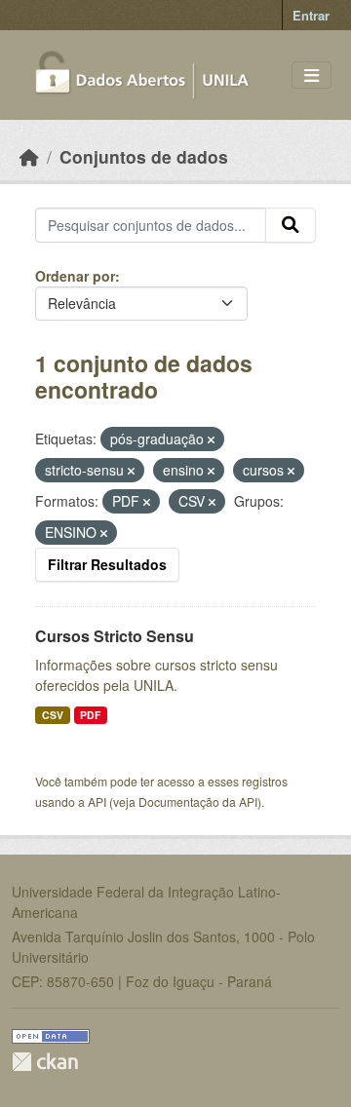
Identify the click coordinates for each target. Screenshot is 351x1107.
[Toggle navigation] (312, 75)
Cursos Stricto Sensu (114, 636)
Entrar (311, 15)
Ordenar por (75, 276)
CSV (52, 714)
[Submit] (290, 225)
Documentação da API (197, 801)
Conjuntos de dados (143, 156)
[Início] (29, 156)
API (97, 801)
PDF (90, 714)
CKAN (45, 1061)
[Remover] (211, 439)
